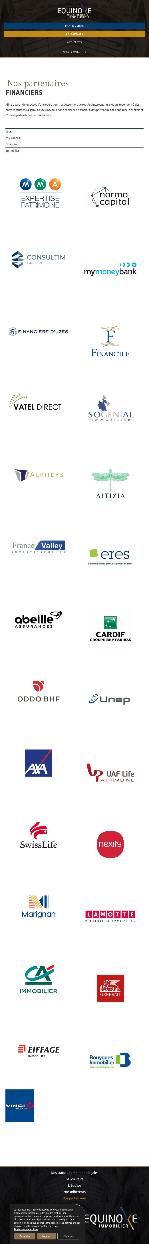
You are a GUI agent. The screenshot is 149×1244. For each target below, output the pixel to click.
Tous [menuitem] (8, 132)
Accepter (25, 1236)
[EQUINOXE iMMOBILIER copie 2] (111, 1206)
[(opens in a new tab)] (38, 166)
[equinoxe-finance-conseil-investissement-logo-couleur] (74, 3)
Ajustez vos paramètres (26, 1229)
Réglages (68, 1236)
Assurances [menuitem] (12, 138)
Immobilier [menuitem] (12, 151)
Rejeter (46, 1236)
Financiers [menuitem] (12, 144)
